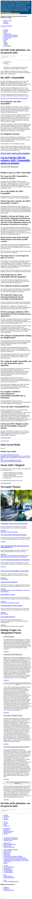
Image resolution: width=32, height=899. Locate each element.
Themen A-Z (7, 826)
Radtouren (6, 819)
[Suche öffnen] (2, 27)
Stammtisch (6, 829)
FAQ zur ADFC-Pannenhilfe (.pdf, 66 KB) (11, 460)
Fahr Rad (6, 31)
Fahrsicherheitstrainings (9, 847)
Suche (5, 46)
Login (5, 42)
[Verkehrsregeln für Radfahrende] (4, 579)
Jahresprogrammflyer (8, 831)
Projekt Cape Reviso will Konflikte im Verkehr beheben (15, 571)
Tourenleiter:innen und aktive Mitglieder (13, 856)
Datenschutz (6, 888)
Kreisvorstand (7, 855)
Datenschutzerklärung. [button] (6, 12)
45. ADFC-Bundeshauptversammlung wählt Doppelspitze (15, 559)
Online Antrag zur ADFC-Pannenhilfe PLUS (11, 461)
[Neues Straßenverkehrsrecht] (4, 613)
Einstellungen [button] (8, 13)
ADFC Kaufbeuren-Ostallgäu (11, 36)
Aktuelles (6, 29)
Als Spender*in (7, 868)
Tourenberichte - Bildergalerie (11, 35)
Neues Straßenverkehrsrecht (8, 616)
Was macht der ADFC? (9, 636)
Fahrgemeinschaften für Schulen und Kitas (11, 605)
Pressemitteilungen (8, 876)
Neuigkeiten (6, 816)
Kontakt (5, 863)
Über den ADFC (7, 851)
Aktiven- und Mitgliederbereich (11, 881)
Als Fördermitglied (8, 871)
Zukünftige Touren (8, 840)
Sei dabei (6, 39)
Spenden (6, 22)
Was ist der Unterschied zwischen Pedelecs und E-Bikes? (16, 747)
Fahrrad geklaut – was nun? (8, 594)
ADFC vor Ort (7, 852)
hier (27, 95)
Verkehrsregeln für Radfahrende (9, 582)
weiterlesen (6, 651)
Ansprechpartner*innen (9, 877)
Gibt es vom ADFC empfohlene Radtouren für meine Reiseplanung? (17, 783)
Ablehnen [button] (3, 13)
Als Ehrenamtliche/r (8, 869)
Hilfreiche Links (7, 845)
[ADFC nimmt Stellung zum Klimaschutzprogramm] (9, 532)
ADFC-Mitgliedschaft (9, 867)
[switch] (11, 62)
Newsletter (6, 23)
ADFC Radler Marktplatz (10, 844)
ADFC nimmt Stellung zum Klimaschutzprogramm (13, 534)
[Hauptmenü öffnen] (4, 27)
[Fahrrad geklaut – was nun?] (16, 591)
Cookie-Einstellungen (9, 890)
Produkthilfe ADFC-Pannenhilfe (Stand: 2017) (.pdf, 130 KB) (15, 456)
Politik (5, 32)
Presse (5, 40)
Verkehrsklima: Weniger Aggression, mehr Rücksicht (14, 523)
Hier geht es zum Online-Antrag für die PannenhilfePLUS (14, 98)
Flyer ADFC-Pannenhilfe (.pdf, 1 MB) (10, 454)
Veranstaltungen (7, 33)
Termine (5, 818)
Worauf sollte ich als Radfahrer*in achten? (13, 715)
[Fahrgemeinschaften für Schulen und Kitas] (10, 602)
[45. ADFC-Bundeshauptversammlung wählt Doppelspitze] (16, 556)
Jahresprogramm (7, 832)
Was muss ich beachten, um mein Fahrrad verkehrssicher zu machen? (17, 684)
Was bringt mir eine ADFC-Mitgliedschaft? (13, 654)
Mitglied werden (7, 20)
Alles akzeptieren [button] (16, 13)
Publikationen (7, 853)
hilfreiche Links (7, 38)
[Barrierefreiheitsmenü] (1, 27)
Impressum (6, 887)
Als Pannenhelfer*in (8, 872)
